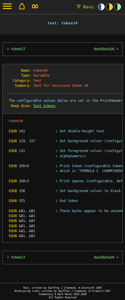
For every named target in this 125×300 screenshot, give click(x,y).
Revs (85, 7)
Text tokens (44, 106)
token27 (18, 49)
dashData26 (104, 49)
